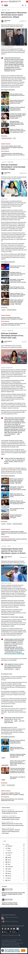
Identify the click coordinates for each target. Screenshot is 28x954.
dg (19, 935)
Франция (9, 523)
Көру (23, 950)
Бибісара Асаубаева (11, 309)
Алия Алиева (7, 20)
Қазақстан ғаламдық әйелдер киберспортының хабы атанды (10, 903)
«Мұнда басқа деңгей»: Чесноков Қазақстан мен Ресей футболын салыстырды (11, 831)
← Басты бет (3, 9)
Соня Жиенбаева (10, 785)
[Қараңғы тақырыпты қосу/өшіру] (25, 5)
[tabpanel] (14, 863)
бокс (14, 138)
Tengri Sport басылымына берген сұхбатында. (14, 652)
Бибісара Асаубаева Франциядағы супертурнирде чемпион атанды (11, 818)
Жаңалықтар (10, 162)
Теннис (9, 546)
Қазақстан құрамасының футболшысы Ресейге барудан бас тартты (12, 812)
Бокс (9, 9)
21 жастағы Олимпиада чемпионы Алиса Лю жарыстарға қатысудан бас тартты (13, 324)
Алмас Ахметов (8, 341)
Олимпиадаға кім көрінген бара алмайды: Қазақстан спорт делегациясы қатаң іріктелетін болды (14, 533)
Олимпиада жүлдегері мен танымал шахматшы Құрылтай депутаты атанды (14, 539)
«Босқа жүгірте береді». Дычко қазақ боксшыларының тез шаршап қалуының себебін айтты (12, 147)
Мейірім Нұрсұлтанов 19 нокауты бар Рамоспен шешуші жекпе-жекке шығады (13, 824)
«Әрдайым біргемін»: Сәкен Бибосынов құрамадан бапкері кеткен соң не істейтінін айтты (12, 155)
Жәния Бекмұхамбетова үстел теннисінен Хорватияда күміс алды (12, 799)
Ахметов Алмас (9, 889)
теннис (3, 785)
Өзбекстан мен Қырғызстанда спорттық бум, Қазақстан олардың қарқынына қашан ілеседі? (13, 894)
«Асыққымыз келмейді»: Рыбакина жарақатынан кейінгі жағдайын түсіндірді (12, 793)
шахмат (3, 309)
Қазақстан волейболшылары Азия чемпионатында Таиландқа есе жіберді (11, 318)
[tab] (4, 841)
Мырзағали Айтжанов (6, 138)
